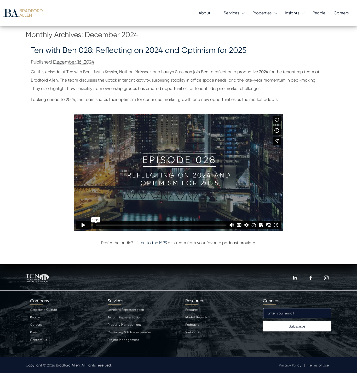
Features (191, 310)
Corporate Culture (43, 310)
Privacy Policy (290, 365)
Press (33, 332)
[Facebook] (310, 278)
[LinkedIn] (295, 278)
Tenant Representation (124, 317)
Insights (292, 12)
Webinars (192, 332)
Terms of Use (318, 365)
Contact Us (38, 340)
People (319, 12)
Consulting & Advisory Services (129, 332)
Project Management (123, 340)
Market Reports (196, 317)
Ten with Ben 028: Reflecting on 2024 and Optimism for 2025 (138, 50)
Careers (341, 12)
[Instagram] (326, 278)
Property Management (124, 324)
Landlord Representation (126, 310)
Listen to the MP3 (151, 242)
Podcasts (192, 324)
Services (231, 12)
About (204, 12)
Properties (262, 12)
